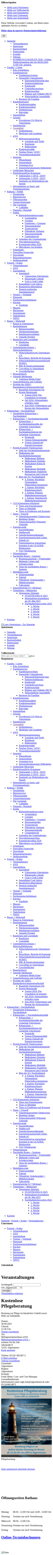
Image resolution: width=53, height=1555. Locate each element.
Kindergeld (30, 86)
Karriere (11, 619)
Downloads (18, 255)
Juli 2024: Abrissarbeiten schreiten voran (36, 401)
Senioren (17, 157)
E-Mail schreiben (9, 1358)
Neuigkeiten (18, 194)
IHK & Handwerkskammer (31, 366)
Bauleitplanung (20, 326)
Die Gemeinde (19, 205)
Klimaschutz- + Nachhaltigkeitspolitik (30, 419)
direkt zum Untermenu (17, 15)
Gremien (29, 220)
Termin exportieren (10, 1331)
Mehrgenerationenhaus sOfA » (15, 1339)
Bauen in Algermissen (23, 323)
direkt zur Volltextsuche (18, 10)
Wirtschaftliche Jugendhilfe (37, 96)
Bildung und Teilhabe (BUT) (38, 94)
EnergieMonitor (26, 529)
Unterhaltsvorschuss (34, 88)
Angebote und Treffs (34, 141)
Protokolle (29, 437)
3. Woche (35, 611)
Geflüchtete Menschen (23, 170)
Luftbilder (23, 207)
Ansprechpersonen (21, 202)
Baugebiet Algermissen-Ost (31, 389)
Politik (16, 212)
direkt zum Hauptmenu (17, 12)
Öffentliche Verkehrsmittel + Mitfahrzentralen (32, 581)
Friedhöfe (23, 305)
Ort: (3, 1287)
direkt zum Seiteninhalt (17, 18)
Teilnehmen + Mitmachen (25, 590)
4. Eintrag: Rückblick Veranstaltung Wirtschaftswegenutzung (36, 482)
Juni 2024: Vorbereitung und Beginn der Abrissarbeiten (38, 406)
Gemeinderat (31, 218)
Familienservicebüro (28, 75)
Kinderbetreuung (21, 102)
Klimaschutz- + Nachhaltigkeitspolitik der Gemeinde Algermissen (31, 424)
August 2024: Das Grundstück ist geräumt (35, 396)
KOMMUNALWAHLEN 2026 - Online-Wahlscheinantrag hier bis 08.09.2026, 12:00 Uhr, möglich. (32, 62)
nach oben (17, 1469)
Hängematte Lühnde (34, 279)
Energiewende (19, 527)
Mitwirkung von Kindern (30, 247)
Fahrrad (22, 577)
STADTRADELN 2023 (36, 595)
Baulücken (24, 342)
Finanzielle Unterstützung (31, 78)
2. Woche (35, 609)
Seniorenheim (25, 162)
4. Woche (35, 614)
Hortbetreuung (25, 109)
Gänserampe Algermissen (36, 276)
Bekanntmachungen (22, 257)
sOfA (15, 136)
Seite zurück (7, 1469)
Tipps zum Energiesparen (30, 506)
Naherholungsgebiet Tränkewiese (34, 516)
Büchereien (18, 310)
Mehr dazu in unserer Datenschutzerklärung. (24, 30)
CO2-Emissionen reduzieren (26, 503)
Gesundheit (18, 128)
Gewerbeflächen (26, 371)
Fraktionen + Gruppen (35, 223)
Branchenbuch (19, 374)
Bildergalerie (31, 146)
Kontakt (16, 54)
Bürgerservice (19, 197)
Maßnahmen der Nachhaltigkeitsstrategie (30, 454)
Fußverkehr (24, 585)
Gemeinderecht (32, 236)
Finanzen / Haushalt (22, 210)
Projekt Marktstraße (28, 392)
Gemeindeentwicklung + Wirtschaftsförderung (24, 348)
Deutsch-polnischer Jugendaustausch (28, 290)
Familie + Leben (14, 67)
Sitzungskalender (33, 226)
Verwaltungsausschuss (29, 242)
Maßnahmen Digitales (35, 461)
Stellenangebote (20, 260)
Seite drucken (28, 1469)
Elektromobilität (26, 574)
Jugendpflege (19, 115)
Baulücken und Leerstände (25, 339)
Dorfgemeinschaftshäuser (25, 300)
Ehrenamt (17, 297)
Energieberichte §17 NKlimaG (27, 588)
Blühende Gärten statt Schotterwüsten (29, 562)
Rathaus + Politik (15, 191)
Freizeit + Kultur (15, 263)
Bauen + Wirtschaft (16, 321)
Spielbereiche (19, 125)
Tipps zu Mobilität (27, 508)
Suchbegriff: (7, 1284)
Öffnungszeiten (20, 199)
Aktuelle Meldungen (22, 376)
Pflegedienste (25, 160)
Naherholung (19, 315)
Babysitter (23, 112)
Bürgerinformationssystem (31, 215)
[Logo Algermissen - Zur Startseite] (18, 624)
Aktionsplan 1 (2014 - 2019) (32, 175)
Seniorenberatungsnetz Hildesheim (35, 168)
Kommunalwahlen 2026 (30, 244)
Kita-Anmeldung (21, 70)
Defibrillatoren (25, 131)
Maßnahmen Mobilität (35, 469)
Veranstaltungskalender (29, 154)
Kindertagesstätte (27, 149)
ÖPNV (16, 318)
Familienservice (20, 72)
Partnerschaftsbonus (34, 83)
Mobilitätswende (20, 572)
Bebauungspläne (26, 329)
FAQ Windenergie (27, 551)
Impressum (18, 46)
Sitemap (16, 57)
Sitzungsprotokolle (33, 234)
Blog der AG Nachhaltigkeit (32, 477)
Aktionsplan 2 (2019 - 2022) (32, 178)
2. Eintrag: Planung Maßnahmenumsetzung (35, 494)
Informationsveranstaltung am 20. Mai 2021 (37, 599)
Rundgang (29, 144)
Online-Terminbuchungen (20, 1537)
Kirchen (16, 302)
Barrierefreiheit (20, 49)
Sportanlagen (19, 313)
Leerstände (24, 345)
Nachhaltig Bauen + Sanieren (26, 556)
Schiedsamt (18, 249)
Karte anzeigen (8, 1350)
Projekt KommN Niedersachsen (28, 448)
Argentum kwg (26, 165)
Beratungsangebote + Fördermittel (34, 559)
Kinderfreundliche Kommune (26, 173)
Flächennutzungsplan (29, 331)
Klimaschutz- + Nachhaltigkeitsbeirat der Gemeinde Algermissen (30, 432)
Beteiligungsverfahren (29, 334)
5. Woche (35, 617)
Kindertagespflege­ (27, 107)
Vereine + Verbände (22, 294)
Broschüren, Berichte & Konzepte (34, 358)
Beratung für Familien (29, 99)
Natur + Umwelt (20, 514)
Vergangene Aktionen (29, 593)
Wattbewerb (24, 532)
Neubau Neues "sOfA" (29, 152)
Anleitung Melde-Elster (30, 379)
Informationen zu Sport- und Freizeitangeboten (26, 187)
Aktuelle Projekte (27, 337)
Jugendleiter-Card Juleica (30, 284)
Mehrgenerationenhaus (29, 139)
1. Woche (35, 606)
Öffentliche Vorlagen (34, 231)
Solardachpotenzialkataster (31, 535)
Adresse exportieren (10, 1361)
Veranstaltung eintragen (12, 1293)
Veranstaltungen (20, 43)
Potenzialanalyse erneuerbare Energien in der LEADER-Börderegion (32, 545)
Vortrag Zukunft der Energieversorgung (34, 443)
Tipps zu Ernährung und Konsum (34, 511)
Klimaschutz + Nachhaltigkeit (21, 411)
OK (3, 36)
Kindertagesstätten (27, 104)
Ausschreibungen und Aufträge (27, 382)
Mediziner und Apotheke (30, 133)
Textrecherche (31, 228)
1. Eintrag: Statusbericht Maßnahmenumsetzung (36, 499)
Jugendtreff (24, 273)
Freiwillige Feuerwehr (23, 252)
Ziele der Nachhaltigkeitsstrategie (34, 450)
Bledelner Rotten (27, 519)
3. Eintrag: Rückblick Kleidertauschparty (35, 488)
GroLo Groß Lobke (34, 281)
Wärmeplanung (20, 553)
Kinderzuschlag (32, 91)
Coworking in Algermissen (31, 368)
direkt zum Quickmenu (17, 7)
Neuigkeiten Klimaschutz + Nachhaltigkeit (25, 414)
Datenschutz (18, 51)
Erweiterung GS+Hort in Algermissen (30, 121)
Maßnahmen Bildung (34, 458)
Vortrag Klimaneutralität (36, 440)
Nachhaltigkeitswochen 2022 (38, 603)
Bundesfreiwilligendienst (30, 286)
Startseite (11, 41)
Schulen (16, 117)
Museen (16, 308)
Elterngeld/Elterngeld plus (37, 80)
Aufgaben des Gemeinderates (32, 239)
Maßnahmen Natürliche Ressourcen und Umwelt (36, 472)
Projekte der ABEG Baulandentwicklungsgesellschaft (28, 385)
